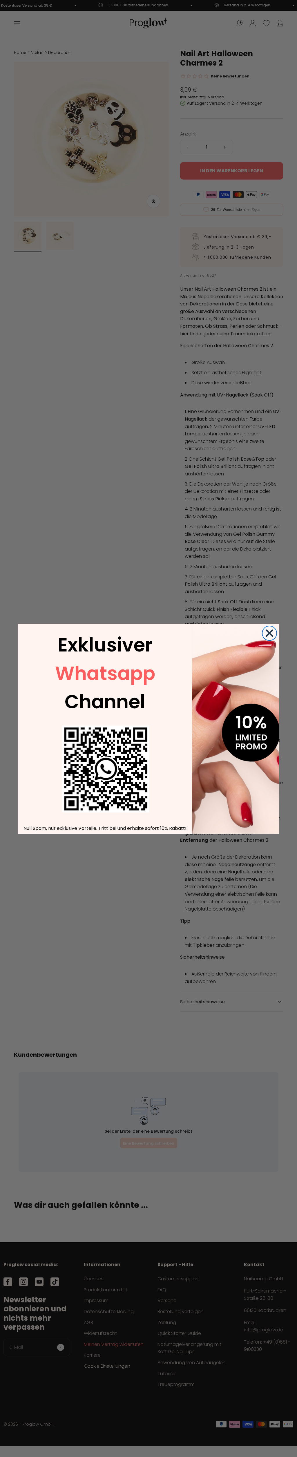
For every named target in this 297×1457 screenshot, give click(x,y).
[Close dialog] (269, 633)
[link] (105, 768)
